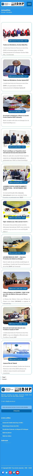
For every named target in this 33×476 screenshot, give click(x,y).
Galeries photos (7, 432)
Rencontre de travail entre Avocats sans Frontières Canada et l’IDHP (14, 328)
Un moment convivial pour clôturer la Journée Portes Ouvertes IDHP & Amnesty (16, 116)
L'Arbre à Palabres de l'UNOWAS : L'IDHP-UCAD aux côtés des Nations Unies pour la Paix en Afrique (16, 294)
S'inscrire (17, 411)
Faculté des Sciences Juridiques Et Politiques (15, 429)
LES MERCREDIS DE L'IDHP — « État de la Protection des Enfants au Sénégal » (14, 258)
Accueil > (3, 12)
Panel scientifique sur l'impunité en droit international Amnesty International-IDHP (14, 151)
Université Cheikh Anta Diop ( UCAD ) (13, 422)
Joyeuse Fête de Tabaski (10, 363)
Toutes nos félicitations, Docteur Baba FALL (15, 45)
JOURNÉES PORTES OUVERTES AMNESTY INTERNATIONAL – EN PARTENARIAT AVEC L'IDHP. (15, 188)
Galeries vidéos (7, 436)
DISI (26, 468)
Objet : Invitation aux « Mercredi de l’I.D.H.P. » (15, 221)
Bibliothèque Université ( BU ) (11, 426)
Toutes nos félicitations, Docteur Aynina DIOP (16, 80)
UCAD (30, 468)
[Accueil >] (12, 4)
